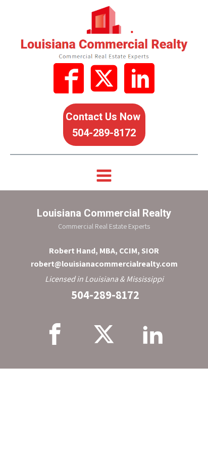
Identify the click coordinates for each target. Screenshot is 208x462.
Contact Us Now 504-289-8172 (104, 125)
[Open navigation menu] (104, 176)
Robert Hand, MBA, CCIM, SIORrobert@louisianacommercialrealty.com (104, 257)
